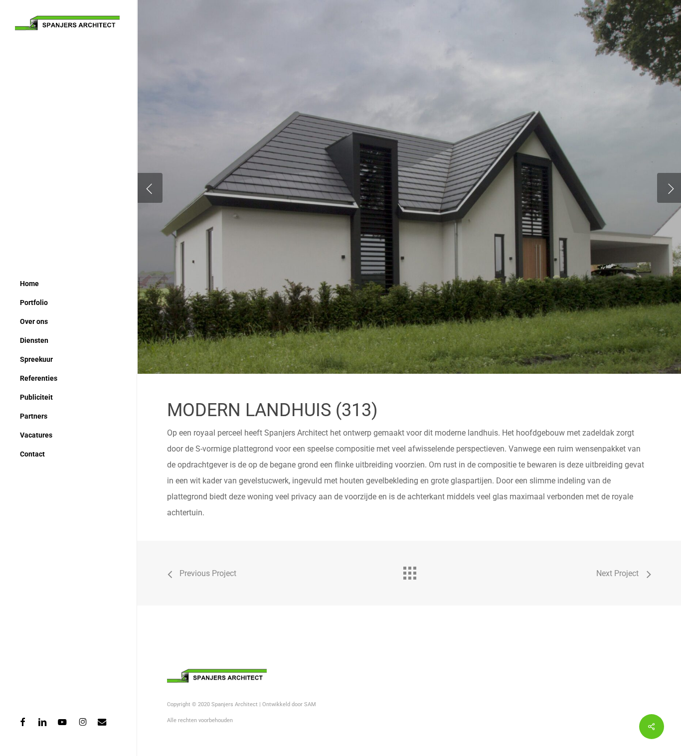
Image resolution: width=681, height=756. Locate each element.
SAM (310, 704)
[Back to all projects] (409, 571)
